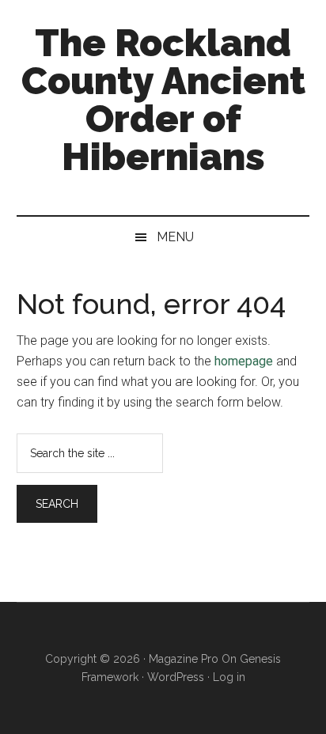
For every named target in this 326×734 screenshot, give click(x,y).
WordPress (175, 677)
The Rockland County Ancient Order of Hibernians (163, 100)
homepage (243, 361)
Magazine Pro (183, 659)
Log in (229, 677)
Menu (175, 236)
